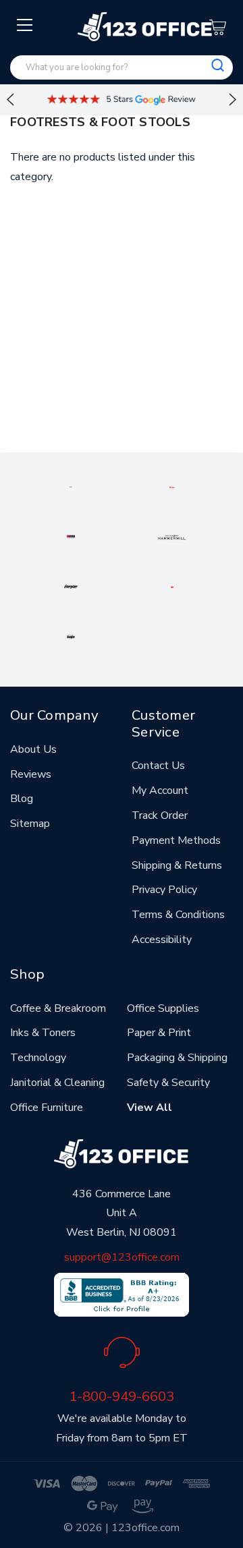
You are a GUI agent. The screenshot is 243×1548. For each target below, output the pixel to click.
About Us (33, 749)
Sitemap (30, 823)
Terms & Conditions (178, 914)
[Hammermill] (171, 536)
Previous (10, 100)
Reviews (30, 774)
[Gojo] (71, 636)
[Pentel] (171, 486)
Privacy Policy (164, 889)
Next (233, 100)
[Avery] (71, 486)
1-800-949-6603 (121, 1396)
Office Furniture (46, 1107)
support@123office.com (122, 1257)
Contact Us (158, 765)
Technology (38, 1057)
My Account (160, 790)
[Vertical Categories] (25, 25)
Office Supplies (163, 1008)
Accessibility (162, 939)
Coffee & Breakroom (58, 1008)
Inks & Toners (43, 1032)
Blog (21, 798)
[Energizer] (71, 586)
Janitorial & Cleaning (57, 1082)
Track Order (160, 815)
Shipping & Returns (177, 865)
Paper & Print (159, 1032)
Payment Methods (176, 840)
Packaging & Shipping (177, 1057)
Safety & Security (168, 1082)
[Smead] (71, 536)
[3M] (172, 586)
